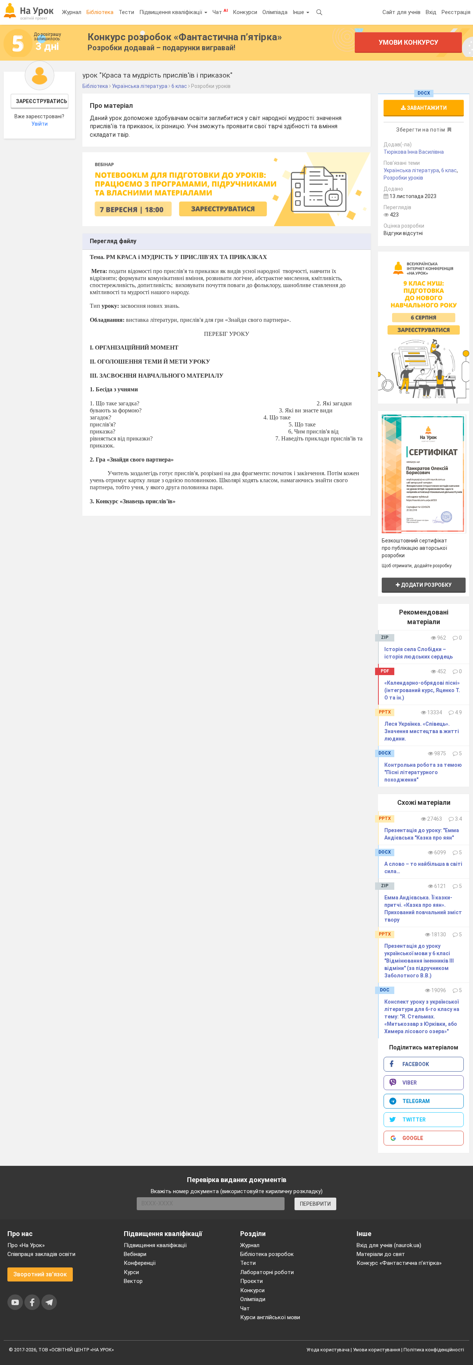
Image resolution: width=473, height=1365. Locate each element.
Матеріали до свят (381, 1254)
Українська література (411, 170)
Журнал (71, 12)
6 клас (449, 170)
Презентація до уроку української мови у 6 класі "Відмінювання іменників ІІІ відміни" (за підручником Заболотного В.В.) (419, 960)
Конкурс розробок (185, 36)
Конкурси (245, 12)
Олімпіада (274, 12)
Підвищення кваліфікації (171, 12)
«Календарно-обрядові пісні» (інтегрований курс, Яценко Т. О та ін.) (422, 690)
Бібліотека (99, 12)
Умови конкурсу (408, 42)
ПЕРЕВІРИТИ (315, 1204)
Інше (299, 12)
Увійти (39, 124)
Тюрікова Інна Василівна (414, 152)
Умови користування (376, 1349)
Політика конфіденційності (434, 1349)
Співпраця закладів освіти (41, 1254)
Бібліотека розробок (267, 1254)
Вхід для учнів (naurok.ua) (389, 1245)
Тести (126, 12)
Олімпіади (252, 1299)
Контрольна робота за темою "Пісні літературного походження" (423, 772)
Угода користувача (328, 1349)
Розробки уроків (403, 178)
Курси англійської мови (270, 1317)
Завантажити (426, 108)
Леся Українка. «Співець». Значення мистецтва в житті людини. (421, 731)
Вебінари (135, 1254)
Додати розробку (426, 585)
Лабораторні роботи (267, 1272)
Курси (131, 1272)
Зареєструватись (41, 101)
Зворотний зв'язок (40, 1274)
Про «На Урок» (26, 1245)
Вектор (133, 1281)
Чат (220, 12)
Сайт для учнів (401, 12)
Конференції (140, 1263)
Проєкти (251, 1281)
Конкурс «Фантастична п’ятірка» (399, 1263)
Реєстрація (456, 12)
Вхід (431, 12)
